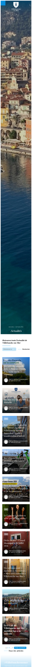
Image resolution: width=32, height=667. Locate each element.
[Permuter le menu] (3, 3)
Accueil (11, 327)
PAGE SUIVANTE (20, 648)
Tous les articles (15, 651)
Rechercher (26, 349)
